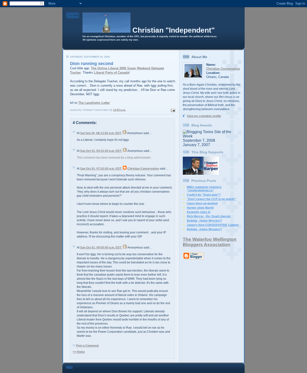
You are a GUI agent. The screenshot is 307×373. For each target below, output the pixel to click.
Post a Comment (87, 345)
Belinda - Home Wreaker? (204, 229)
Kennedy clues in (198, 212)
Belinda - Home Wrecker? (204, 220)
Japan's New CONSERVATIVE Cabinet (213, 225)
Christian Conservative (143, 168)
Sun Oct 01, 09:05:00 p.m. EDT (100, 247)
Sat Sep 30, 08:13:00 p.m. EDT (100, 133)
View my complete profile (204, 116)
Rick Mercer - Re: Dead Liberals (208, 216)
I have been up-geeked (202, 203)
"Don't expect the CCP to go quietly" (211, 199)
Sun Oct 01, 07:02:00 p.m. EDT (100, 168)
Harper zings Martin (200, 207)
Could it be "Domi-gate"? (204, 194)
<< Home (79, 352)
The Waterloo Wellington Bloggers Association (209, 242)
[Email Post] (172, 109)
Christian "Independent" (173, 30)
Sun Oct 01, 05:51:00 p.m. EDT (100, 151)
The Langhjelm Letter (94, 103)
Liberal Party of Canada (111, 72)
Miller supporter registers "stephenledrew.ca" (204, 188)
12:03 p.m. (119, 109)
